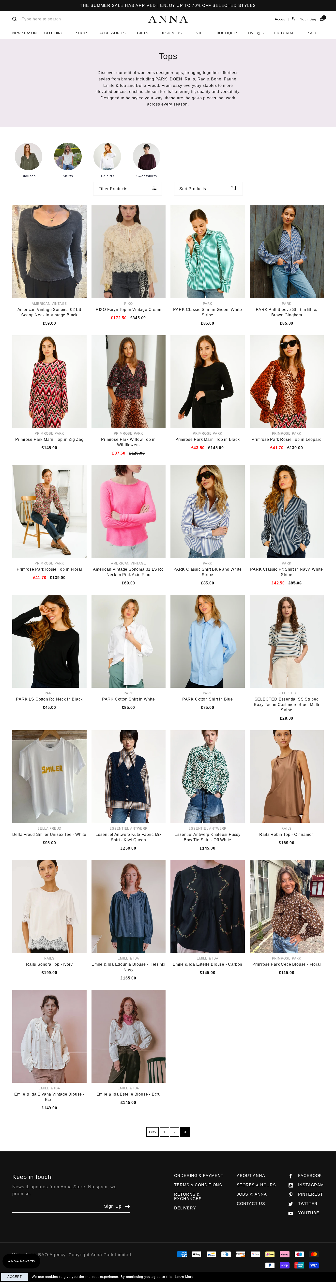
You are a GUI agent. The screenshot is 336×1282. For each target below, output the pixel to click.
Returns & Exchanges (188, 1196)
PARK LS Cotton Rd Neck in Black (49, 699)
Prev (152, 1132)
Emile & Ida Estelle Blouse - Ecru (128, 1094)
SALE (312, 33)
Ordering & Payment (199, 1176)
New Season (24, 33)
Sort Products (192, 189)
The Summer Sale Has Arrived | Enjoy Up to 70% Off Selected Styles (168, 5)
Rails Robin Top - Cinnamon (286, 834)
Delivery (185, 1208)
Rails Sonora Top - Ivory (49, 964)
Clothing (53, 33)
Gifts (142, 33)
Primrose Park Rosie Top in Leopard (286, 439)
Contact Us (251, 1204)
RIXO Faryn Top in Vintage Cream (128, 309)
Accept (14, 1277)
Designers (171, 33)
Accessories (112, 33)
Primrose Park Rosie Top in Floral (49, 569)
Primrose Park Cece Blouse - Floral (286, 964)
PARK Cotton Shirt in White (128, 699)
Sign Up (113, 1206)
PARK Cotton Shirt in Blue (207, 699)
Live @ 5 (256, 33)
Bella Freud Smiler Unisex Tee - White (49, 834)
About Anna (251, 1176)
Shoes (82, 33)
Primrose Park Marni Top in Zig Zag (49, 439)
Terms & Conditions (198, 1185)
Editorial (284, 33)
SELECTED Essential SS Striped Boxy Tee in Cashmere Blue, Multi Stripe (286, 704)
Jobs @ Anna (252, 1194)
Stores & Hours (256, 1185)
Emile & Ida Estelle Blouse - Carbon (207, 964)
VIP (199, 33)
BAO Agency (51, 1254)
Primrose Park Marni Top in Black (207, 439)
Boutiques (227, 33)
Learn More (184, 1277)
